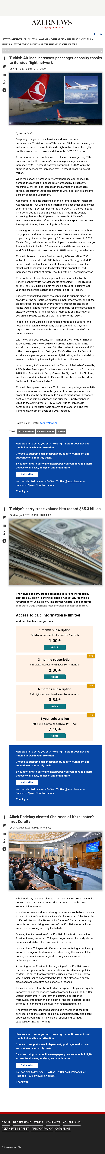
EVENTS (27, 44)
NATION (14, 39)
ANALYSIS (7, 44)
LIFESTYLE (17, 44)
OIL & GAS (40, 39)
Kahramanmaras (45, 431)
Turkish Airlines (26, 431)
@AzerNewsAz (49, 423)
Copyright (63, 1128)
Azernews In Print (15, 1128)
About (6, 1122)
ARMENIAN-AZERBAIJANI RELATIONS (64, 39)
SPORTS (58, 44)
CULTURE (49, 44)
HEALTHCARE (38, 44)
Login (99, 34)
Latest (6, 39)
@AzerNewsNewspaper (42, 485)
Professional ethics (28, 1122)
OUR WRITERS (70, 44)
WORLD (21, 39)
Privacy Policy (42, 1128)
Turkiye (61, 431)
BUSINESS (30, 39)
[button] (4, 58)
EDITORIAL (88, 39)
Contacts (53, 1122)
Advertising (72, 1122)
